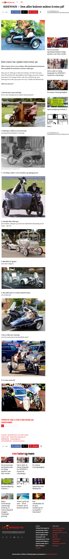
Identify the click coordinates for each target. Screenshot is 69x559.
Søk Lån (55, 537)
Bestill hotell (56, 539)
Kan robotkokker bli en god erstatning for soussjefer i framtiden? (38, 506)
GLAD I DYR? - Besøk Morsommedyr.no (13, 437)
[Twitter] (7, 537)
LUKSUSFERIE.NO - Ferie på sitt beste (13, 441)
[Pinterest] (10, 537)
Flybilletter (56, 541)
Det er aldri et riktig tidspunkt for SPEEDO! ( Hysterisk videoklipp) (22, 469)
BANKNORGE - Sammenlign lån (10, 439)
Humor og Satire (57, 530)
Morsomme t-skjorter (59, 543)
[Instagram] (63, 2)
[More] (40, 12)
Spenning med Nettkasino (38, 487)
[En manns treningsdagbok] (38, 460)
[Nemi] (23, 481)
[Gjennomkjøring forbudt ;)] (7, 481)
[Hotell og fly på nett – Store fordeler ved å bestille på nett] (23, 496)
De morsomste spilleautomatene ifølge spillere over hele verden (7, 469)
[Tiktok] (22, 537)
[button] (17, 2)
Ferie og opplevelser (59, 528)
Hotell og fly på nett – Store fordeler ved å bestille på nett (23, 504)
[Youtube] (14, 537)
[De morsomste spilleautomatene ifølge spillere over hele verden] (7, 460)
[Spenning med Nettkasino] (38, 481)
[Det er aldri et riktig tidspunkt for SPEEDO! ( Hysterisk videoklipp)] (23, 460)
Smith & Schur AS (51, 554)
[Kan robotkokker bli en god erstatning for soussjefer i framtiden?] (38, 496)
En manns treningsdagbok (38, 466)
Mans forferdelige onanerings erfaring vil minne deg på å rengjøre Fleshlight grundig (7, 508)
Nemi (19, 486)
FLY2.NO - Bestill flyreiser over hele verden (14, 435)
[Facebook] (60, 2)
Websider (55, 545)
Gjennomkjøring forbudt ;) (7, 487)
